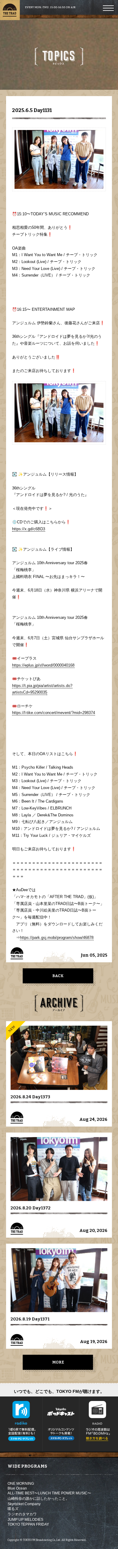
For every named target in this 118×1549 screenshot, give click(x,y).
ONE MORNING (21, 1483)
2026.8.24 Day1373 (30, 1097)
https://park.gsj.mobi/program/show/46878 (56, 938)
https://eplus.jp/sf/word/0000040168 (43, 665)
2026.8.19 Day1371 (30, 1319)
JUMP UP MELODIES (25, 1519)
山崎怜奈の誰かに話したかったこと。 (38, 1498)
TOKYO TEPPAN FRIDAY (28, 1524)
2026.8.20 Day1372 (31, 1208)
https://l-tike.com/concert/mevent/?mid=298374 (53, 713)
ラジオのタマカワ (22, 1514)
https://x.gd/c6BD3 (28, 529)
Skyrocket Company (24, 1504)
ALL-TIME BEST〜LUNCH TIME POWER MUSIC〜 (49, 1493)
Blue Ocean (17, 1488)
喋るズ (13, 1509)
